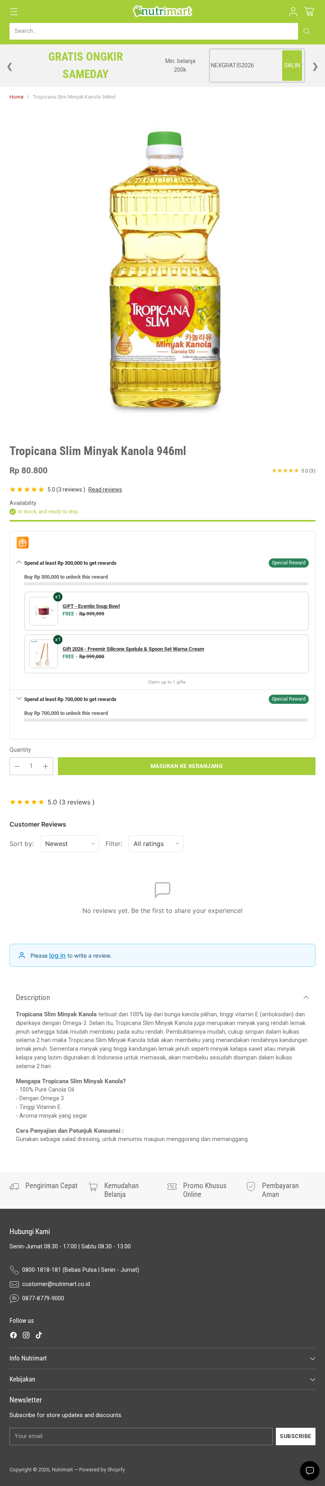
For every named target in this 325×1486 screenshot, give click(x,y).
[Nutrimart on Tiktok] (39, 1336)
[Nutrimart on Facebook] (13, 1336)
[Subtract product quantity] (17, 766)
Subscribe (296, 1436)
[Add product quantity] (45, 766)
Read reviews (105, 489)
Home (16, 97)
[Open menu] (14, 12)
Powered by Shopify (102, 1470)
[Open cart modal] (309, 12)
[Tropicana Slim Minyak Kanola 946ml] (162, 269)
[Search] (306, 31)
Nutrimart (62, 1470)
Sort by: (22, 844)
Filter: (113, 844)
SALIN (292, 65)
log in (57, 955)
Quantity (20, 750)
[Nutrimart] (162, 11)
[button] (293, 12)
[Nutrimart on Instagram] (26, 1336)
